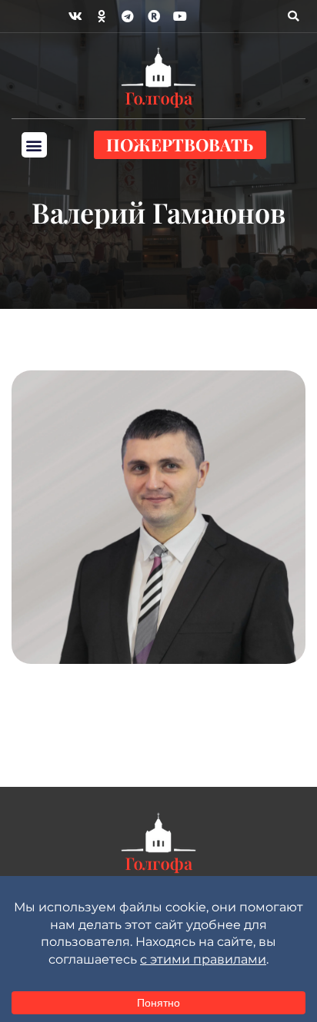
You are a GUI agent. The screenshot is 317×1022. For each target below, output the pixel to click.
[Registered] (154, 16)
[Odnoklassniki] (101, 16)
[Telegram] (128, 16)
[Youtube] (180, 16)
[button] (293, 16)
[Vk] (75, 16)
